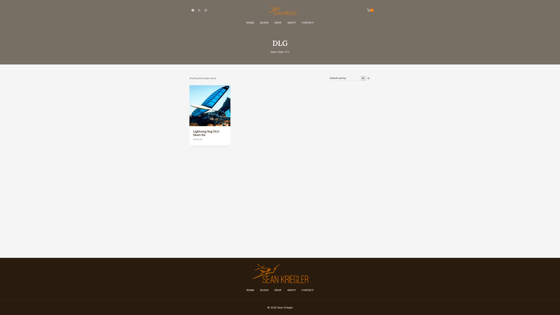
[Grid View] (363, 78)
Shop (277, 22)
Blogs (264, 22)
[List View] (368, 78)
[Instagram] (205, 10)
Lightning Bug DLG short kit (206, 133)
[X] (199, 10)
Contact (308, 22)
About (291, 22)
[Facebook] (192, 10)
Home (250, 22)
